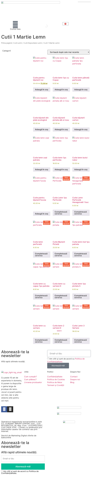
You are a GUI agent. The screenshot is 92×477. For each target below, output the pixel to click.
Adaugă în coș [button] (41, 89)
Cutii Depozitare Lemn (33, 43)
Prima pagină (6, 43)
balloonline (6, 437)
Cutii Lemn (17, 43)
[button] (84, 2)
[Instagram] (10, 409)
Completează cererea (61, 213)
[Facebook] (4, 409)
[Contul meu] (15, 25)
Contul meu (15, 29)
